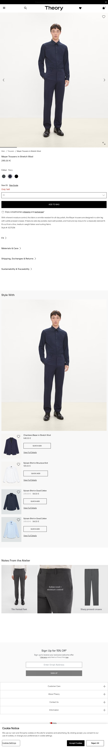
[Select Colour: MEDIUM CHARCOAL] (3, 176)
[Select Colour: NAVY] (10, 176)
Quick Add (37, 446)
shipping (27, 212)
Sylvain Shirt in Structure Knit (35, 463)
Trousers (11, 151)
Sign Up (54, 673)
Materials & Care (9, 248)
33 (4, 195)
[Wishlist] (80, 8)
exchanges (53, 2)
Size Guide (13, 185)
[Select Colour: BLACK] (16, 176)
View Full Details (30, 452)
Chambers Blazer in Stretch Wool (37, 435)
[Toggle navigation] (4, 8)
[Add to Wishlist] (103, 18)
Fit (2, 238)
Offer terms (43, 657)
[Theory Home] (54, 8)
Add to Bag (54, 204)
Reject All (95, 743)
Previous (4, 80)
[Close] (106, 2)
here (67, 657)
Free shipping (41, 2)
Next (104, 80)
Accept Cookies (75, 743)
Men (3, 151)
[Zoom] (103, 142)
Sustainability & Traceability (15, 269)
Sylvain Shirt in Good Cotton (35, 491)
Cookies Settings (9, 743)
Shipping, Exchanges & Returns (17, 258)
